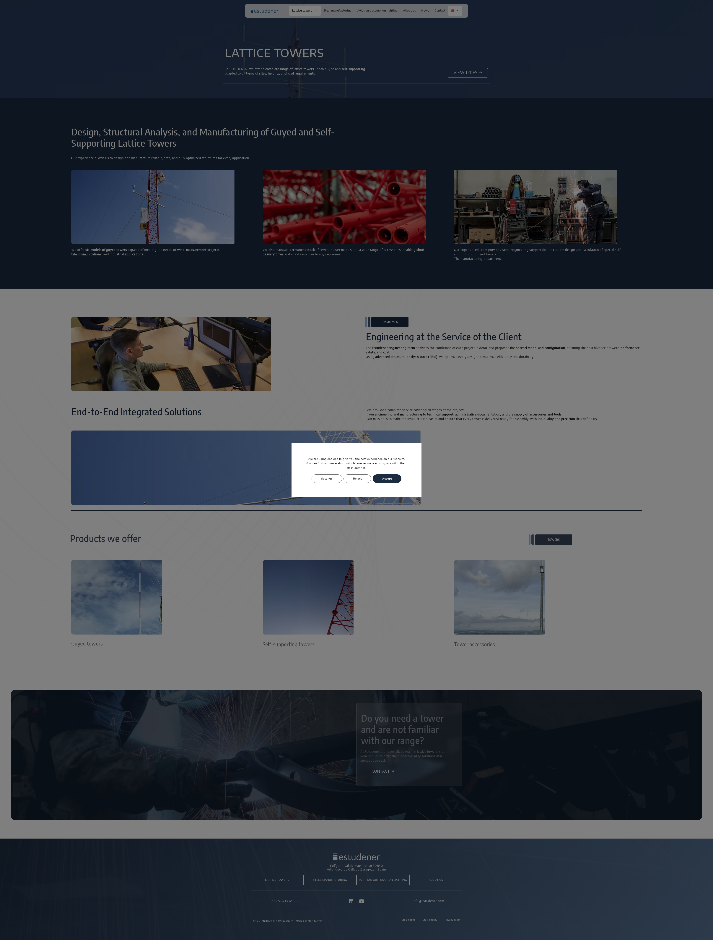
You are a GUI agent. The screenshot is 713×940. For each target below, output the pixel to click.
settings (360, 468)
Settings (327, 479)
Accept (387, 479)
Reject (357, 479)
